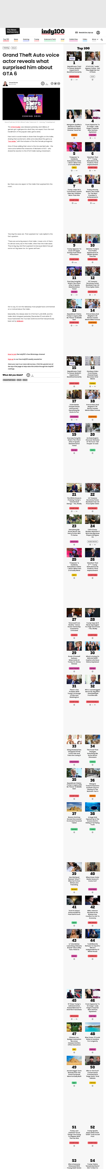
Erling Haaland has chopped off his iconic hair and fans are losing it (74, 752)
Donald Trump (93, 167)
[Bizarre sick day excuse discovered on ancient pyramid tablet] (74, 807)
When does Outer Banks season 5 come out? (92, 879)
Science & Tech (50, 39)
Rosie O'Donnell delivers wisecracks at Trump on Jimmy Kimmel (74, 660)
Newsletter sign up (86, 32)
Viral (62, 39)
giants (93, 450)
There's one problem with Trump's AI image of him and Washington (74, 693)
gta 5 (19, 380)
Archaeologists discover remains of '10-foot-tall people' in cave (92, 441)
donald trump (74, 200)
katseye (92, 668)
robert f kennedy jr (92, 702)
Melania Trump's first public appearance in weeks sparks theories (92, 252)
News (16, 39)
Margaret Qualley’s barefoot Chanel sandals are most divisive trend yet (74, 127)
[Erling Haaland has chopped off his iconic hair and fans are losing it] (74, 739)
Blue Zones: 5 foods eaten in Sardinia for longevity (92, 1039)
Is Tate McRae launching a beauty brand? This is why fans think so (74, 946)
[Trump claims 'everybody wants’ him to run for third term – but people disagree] (92, 1153)
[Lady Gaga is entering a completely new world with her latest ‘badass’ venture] (92, 114)
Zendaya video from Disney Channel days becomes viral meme (92, 375)
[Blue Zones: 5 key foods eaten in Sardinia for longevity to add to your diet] (92, 1027)
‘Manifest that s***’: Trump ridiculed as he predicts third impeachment (92, 161)
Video (85, 39)
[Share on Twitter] (55, 83)
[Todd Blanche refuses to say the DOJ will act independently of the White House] (92, 933)
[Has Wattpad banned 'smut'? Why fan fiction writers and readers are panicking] (74, 867)
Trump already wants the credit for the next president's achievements (92, 193)
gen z (74, 167)
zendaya (92, 383)
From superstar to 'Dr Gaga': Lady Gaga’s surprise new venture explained (93, 128)
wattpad (74, 889)
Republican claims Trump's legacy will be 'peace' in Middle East (74, 316)
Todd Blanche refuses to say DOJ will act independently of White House (92, 947)
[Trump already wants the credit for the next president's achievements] (92, 179)
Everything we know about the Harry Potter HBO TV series (74, 532)
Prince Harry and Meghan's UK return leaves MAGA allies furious (92, 316)
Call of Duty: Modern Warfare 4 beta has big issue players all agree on (92, 533)
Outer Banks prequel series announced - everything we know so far (74, 408)
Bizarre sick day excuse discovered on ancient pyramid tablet (74, 820)
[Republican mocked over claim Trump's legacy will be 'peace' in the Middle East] (74, 303)
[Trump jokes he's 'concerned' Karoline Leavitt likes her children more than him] (74, 179)
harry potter (74, 541)
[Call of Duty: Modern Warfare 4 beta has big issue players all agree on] (92, 519)
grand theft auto (9, 380)
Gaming (26, 39)
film (74, 1049)
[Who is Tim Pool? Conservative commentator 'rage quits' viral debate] (92, 1060)
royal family (92, 322)
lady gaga (93, 135)
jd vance (74, 635)
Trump (36, 39)
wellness (92, 1049)
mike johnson (92, 922)
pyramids (74, 829)
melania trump (92, 259)
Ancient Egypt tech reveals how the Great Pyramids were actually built (74, 1073)
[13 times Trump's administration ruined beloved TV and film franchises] (74, 993)
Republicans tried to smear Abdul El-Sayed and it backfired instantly (74, 69)
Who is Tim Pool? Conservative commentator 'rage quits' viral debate (92, 1074)
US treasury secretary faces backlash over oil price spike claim (92, 284)
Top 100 (6, 39)
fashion (74, 135)
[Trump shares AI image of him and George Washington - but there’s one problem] (74, 679)
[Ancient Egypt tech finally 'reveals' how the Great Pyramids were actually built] (74, 1060)
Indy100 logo (53, 32)
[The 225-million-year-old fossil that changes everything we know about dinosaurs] (92, 739)
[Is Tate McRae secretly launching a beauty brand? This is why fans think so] (74, 933)
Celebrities (73, 39)
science (92, 762)
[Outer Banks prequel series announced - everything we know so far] (74, 394)
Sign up (10, 359)
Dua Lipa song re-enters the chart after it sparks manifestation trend (74, 285)
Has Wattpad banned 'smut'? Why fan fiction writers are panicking (74, 881)
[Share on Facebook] (52, 83)
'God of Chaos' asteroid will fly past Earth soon (74, 912)
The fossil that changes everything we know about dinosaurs (92, 753)
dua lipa (74, 292)
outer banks (74, 416)
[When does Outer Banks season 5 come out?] (92, 867)
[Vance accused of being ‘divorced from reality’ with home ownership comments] (74, 612)
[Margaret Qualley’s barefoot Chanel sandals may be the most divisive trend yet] (74, 114)
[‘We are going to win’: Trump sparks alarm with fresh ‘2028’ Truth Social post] (92, 1120)
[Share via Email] (58, 83)
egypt (74, 1083)
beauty (74, 956)
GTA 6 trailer (16, 127)
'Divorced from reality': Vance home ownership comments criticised (74, 626)
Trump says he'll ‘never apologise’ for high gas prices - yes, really (92, 625)
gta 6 (14, 48)
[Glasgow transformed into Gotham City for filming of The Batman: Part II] (92, 773)
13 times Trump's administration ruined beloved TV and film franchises (74, 1007)
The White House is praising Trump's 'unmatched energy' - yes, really (74, 501)
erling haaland (74, 762)
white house (74, 1016)
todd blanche (92, 956)
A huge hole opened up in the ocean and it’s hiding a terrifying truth (92, 821)
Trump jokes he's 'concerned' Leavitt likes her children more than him (74, 192)
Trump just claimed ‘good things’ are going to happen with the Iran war (74, 1134)
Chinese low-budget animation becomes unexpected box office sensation (74, 1041)
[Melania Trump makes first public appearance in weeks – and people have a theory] (92, 238)
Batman (92, 796)
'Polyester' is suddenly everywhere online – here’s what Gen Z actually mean (74, 161)
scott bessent (93, 292)
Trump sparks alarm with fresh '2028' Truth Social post (93, 1133)
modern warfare (92, 541)
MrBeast (20, 321)
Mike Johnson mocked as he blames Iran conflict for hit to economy (92, 914)
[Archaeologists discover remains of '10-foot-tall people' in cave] (92, 427)
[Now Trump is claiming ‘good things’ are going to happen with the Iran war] (74, 1120)
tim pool (92, 1083)
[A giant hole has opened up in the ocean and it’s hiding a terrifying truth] (92, 807)
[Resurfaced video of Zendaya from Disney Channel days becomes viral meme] (92, 361)
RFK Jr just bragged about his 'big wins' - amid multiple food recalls (92, 692)
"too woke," (12, 141)
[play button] (31, 104)
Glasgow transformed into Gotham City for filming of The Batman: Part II (92, 787)
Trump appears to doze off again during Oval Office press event (74, 251)
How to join (12, 354)
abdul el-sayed (74, 76)
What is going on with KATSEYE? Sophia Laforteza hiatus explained (92, 659)
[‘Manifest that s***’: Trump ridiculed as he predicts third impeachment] (92, 146)
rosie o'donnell (74, 668)
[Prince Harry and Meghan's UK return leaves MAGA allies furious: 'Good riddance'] (92, 303)
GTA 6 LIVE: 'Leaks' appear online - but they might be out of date (92, 69)
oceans (92, 829)
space (74, 922)
